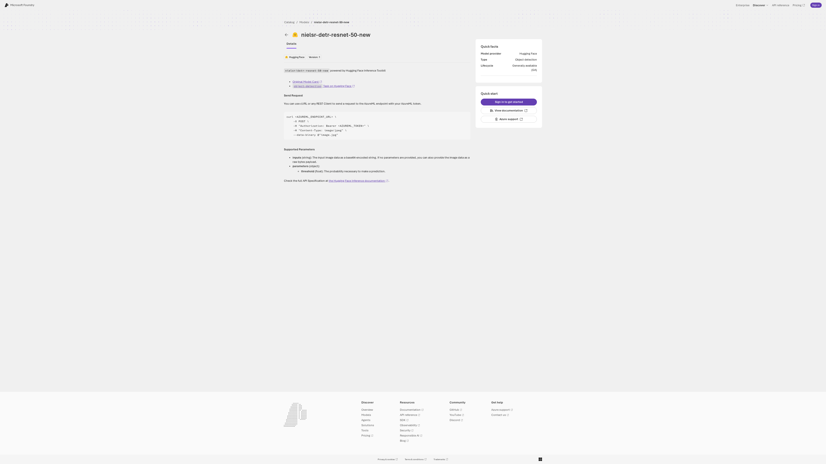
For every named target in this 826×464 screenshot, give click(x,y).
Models (304, 22)
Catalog (289, 22)
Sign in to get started (509, 102)
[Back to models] (286, 34)
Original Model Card (306, 82)
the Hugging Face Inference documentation (357, 181)
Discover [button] (759, 5)
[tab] (291, 44)
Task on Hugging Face (322, 86)
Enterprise (742, 5)
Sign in (816, 5)
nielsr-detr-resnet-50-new (331, 22)
